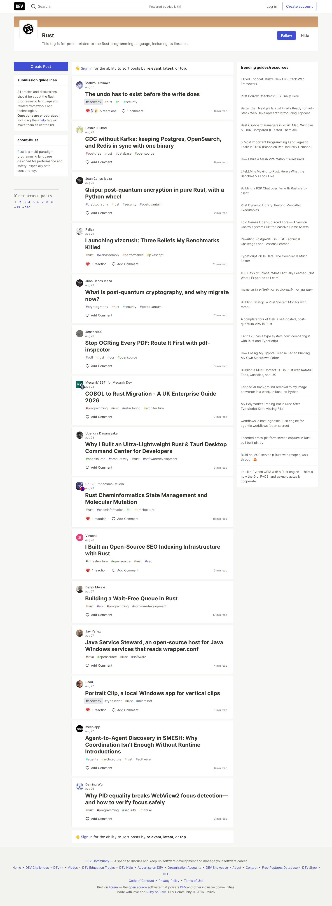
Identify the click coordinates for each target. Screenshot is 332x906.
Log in (272, 6)
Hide (305, 35)
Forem (113, 887)
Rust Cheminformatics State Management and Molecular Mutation (146, 498)
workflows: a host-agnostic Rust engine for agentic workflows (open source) (272, 423)
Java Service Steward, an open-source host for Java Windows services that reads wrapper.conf (154, 645)
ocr (111, 357)
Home (16, 867)
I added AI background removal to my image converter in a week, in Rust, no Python (274, 389)
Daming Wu (94, 784)
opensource (144, 153)
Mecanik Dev (122, 382)
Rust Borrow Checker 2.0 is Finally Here (270, 96)
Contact (251, 867)
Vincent (91, 536)
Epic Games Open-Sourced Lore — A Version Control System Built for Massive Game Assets (275, 224)
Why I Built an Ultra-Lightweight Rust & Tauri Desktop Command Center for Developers (156, 447)
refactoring (131, 408)
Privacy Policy (169, 880)
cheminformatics (110, 510)
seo (148, 561)
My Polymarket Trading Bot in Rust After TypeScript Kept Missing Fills (270, 406)
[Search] (33, 6)
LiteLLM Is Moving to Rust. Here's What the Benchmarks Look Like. (272, 173)
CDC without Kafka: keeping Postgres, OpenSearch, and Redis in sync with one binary (153, 142)
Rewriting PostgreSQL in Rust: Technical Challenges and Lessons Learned (270, 241)
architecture (154, 408)
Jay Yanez (93, 631)
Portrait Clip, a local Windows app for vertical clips (152, 693)
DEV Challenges (37, 867)
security (130, 102)
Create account (299, 6)
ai (118, 102)
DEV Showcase (217, 867)
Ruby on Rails (156, 892)
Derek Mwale (95, 587)
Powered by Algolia (163, 6)
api (100, 606)
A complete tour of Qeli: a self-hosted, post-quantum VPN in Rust (273, 321)
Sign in (86, 68)
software (138, 657)
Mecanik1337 (95, 382)
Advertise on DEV (150, 867)
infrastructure (97, 561)
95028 (90, 484)
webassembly (108, 255)
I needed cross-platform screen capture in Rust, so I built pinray (276, 440)
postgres (93, 153)
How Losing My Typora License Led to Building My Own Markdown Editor (275, 355)
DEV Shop (309, 867)
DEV (183, 887)
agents (92, 759)
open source (138, 887)
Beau (89, 682)
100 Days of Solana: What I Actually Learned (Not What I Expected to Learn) (277, 275)
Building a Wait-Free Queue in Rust (131, 598)
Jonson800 (93, 332)
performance (133, 255)
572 (27, 207)
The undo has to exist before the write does (142, 94)
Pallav (89, 229)
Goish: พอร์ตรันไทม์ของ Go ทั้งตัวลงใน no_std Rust (277, 290)
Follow (286, 35)
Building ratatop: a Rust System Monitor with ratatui (273, 304)
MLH (166, 874)
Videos (73, 867)
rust (108, 102)
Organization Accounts (184, 867)
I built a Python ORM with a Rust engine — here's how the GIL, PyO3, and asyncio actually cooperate (277, 476)
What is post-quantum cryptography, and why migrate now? (157, 295)
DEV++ (58, 867)
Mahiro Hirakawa (97, 83)
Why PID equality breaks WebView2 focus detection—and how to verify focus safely (156, 799)
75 (18, 207)
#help (41, 120)
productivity (119, 459)
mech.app (92, 727)
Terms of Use (193, 880)
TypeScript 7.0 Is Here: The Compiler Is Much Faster (274, 258)
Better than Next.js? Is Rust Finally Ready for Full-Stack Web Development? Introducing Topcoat (277, 110)
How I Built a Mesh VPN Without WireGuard (272, 159)
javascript (155, 255)
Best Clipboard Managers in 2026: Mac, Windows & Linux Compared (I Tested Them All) (277, 127)
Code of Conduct (141, 880)
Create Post (41, 66)
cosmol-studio (113, 484)
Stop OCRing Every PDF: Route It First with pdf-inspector (147, 346)
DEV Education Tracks (98, 867)
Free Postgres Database (280, 867)
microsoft (144, 701)
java (90, 657)
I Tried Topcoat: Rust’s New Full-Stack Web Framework (272, 81)
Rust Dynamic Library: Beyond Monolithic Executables (271, 207)
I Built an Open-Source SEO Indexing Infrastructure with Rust (152, 550)
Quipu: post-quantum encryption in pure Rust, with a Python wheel (154, 193)
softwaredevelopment (160, 459)
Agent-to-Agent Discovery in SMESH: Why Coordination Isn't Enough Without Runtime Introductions (142, 745)
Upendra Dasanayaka (101, 433)
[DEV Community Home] (19, 6)
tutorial (145, 810)
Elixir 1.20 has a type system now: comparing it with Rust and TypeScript (275, 338)
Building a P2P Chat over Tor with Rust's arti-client (274, 190)
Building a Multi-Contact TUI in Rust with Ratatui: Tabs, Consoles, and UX (276, 372)
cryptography (97, 204)
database (123, 153)
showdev (93, 102)
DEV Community (97, 861)
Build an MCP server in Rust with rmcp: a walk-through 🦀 (275, 457)
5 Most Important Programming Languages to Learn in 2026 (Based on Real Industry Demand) (276, 144)
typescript (113, 701)
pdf (89, 357)
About (236, 867)
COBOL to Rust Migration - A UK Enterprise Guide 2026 (150, 397)
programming (97, 408)
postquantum (150, 204)
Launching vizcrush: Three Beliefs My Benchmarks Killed (152, 243)
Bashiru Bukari (96, 128)
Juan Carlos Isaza (98, 178)
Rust (20, 151)
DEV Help (126, 867)
